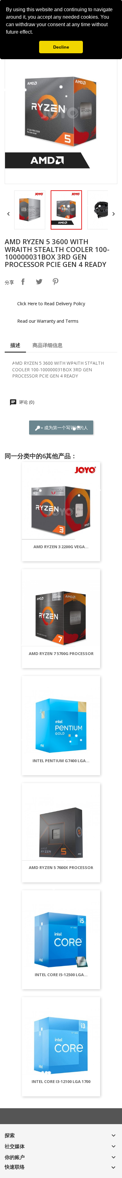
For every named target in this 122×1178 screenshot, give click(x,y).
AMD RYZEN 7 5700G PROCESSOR (61, 653)
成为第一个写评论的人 (65, 427)
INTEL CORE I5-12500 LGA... (61, 974)
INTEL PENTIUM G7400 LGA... (61, 760)
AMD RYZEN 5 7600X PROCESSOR (61, 867)
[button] (35, 33)
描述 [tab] (15, 345)
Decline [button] (61, 47)
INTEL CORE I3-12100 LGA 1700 (61, 1081)
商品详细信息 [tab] (48, 345)
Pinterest (55, 281)
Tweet (39, 281)
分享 (23, 281)
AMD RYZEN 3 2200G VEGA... (61, 546)
